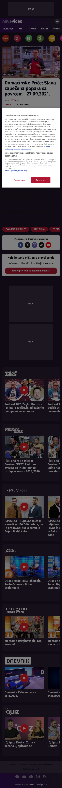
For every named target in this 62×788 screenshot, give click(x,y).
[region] (31, 147)
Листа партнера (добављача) (16, 171)
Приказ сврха (19, 180)
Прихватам (40, 180)
